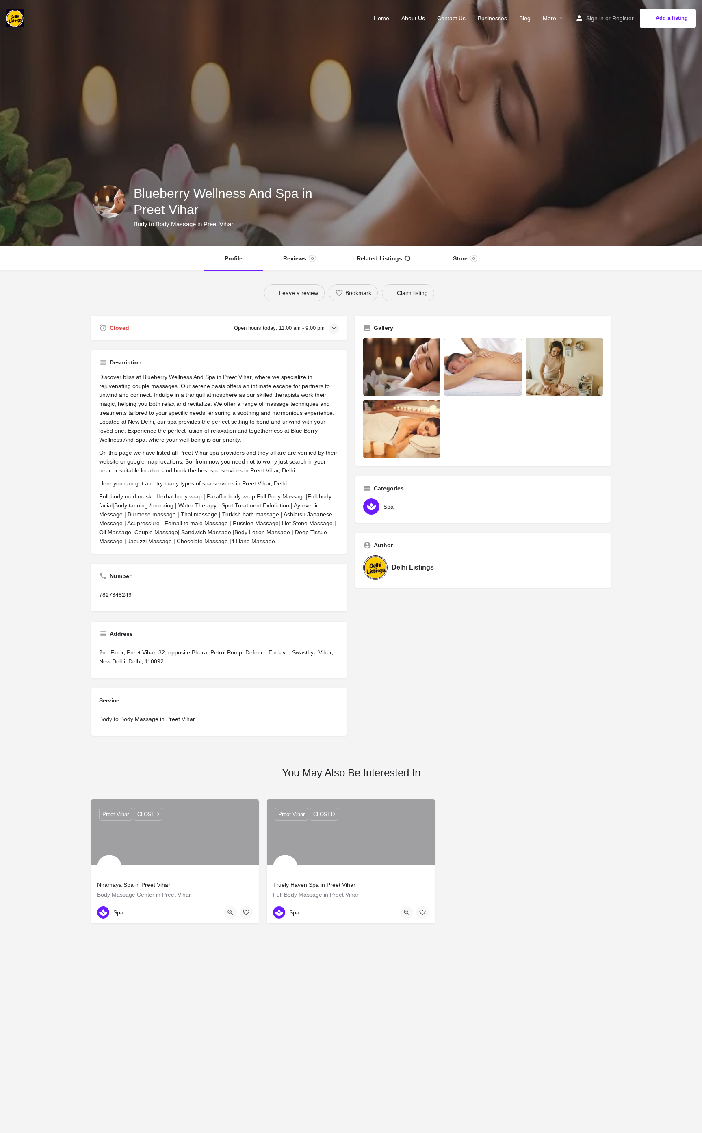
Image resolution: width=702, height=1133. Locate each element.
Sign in (595, 18)
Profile (234, 258)
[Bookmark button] (246, 912)
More (549, 18)
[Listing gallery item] (401, 367)
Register (623, 18)
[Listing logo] (109, 201)
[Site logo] (16, 17)
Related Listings (379, 258)
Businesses (492, 18)
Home (381, 18)
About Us (413, 18)
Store (464, 258)
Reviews (298, 258)
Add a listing (672, 18)
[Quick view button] (230, 912)
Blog (525, 18)
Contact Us (451, 18)
